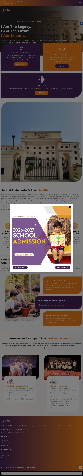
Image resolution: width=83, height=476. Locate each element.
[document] (41, 238)
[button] (70, 207)
